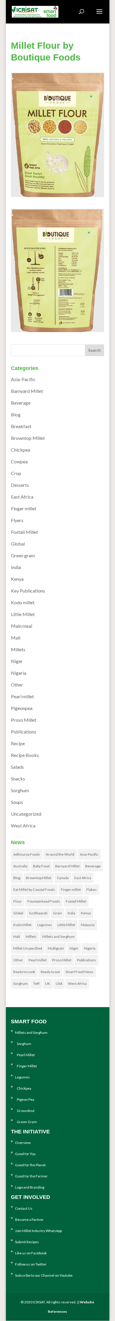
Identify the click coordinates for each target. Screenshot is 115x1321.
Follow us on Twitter (31, 1264)
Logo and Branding (29, 1187)
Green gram (23, 555)
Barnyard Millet (27, 391)
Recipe (18, 743)
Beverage (20, 402)
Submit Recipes (27, 1242)
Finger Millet (26, 1066)
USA (59, 983)
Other (17, 684)
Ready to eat (50, 972)
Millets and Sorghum (58, 936)
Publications (23, 731)
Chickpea (20, 449)
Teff (36, 983)
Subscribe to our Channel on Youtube (44, 1275)
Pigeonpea (21, 708)
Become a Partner (29, 1219)
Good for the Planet (30, 1165)
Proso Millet (23, 720)
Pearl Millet (25, 1055)
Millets (18, 649)
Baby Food (41, 866)
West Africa (23, 825)
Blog (16, 414)
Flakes (91, 889)
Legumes (44, 925)
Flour (17, 901)
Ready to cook (24, 972)
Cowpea (19, 461)
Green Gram (26, 1122)
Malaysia (88, 925)
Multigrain (56, 948)
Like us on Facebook (31, 1253)
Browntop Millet (28, 438)
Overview (23, 1142)
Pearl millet (22, 696)
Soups (17, 802)
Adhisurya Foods (26, 854)
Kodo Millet (22, 925)
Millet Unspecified (27, 948)
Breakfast (21, 426)
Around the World (60, 854)
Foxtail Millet (24, 532)
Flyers (17, 520)
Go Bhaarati (38, 913)
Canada (63, 878)
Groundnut (24, 1110)
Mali (15, 637)
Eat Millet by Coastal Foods (34, 889)
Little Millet (23, 614)
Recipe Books (25, 755)
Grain (57, 913)
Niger (17, 661)
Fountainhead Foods (43, 901)
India (16, 567)
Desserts (20, 485)
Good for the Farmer (31, 1176)
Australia (20, 866)
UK (47, 983)
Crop (16, 473)
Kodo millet (22, 602)
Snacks (18, 778)
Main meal (21, 626)
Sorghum (20, 790)
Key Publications (28, 590)
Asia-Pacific (23, 379)
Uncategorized (26, 814)
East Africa (22, 496)
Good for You (25, 1154)
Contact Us (23, 1208)
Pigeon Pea (24, 1099)
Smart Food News (79, 972)
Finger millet (23, 508)
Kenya (17, 579)
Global (18, 543)
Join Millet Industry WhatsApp (38, 1231)
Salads (17, 767)
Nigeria (18, 673)
